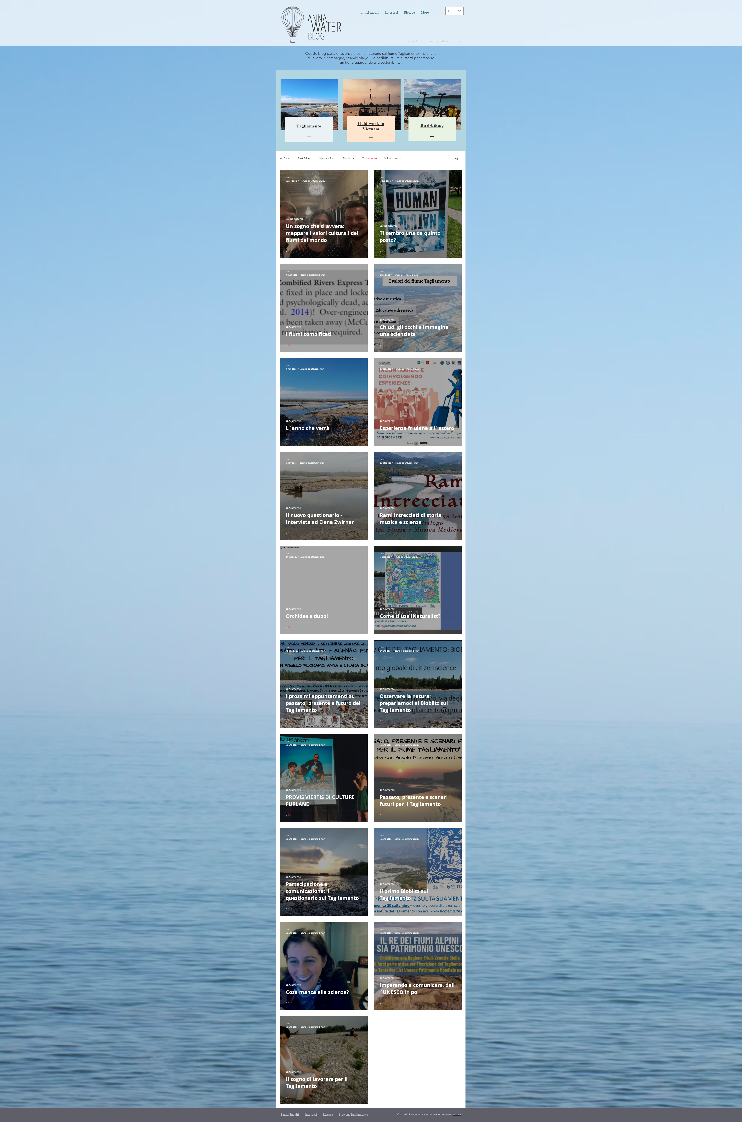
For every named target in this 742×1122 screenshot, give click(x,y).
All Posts (285, 158)
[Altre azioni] (361, 179)
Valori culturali (393, 158)
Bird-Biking (304, 158)
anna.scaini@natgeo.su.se (444, 41)
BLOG (316, 36)
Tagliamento (369, 158)
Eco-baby (348, 158)
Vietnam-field (327, 158)
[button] (457, 159)
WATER (325, 26)
